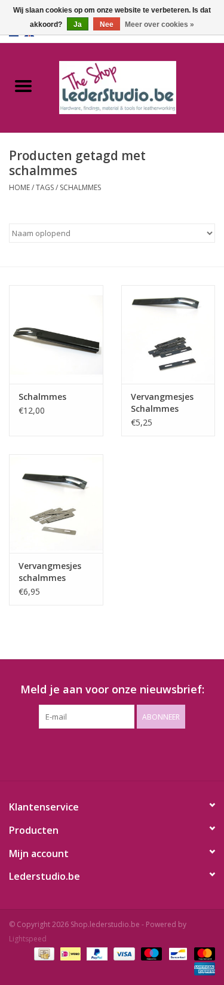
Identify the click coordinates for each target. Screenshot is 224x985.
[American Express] (202, 968)
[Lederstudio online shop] (135, 86)
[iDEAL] (69, 954)
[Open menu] (23, 85)
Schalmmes (42, 396)
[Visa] (122, 954)
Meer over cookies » (159, 24)
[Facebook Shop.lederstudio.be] (101, 753)
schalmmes (80, 187)
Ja (77, 24)
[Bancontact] (177, 954)
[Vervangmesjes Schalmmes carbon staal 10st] (168, 334)
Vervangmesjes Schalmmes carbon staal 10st (167, 403)
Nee (106, 24)
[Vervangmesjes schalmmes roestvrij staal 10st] (56, 503)
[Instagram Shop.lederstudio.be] (123, 753)
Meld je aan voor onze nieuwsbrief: (112, 689)
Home (19, 187)
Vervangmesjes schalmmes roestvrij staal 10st (50, 572)
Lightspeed (28, 939)
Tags (45, 187)
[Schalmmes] (56, 334)
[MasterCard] (202, 954)
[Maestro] (150, 954)
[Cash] (43, 954)
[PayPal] (95, 954)
